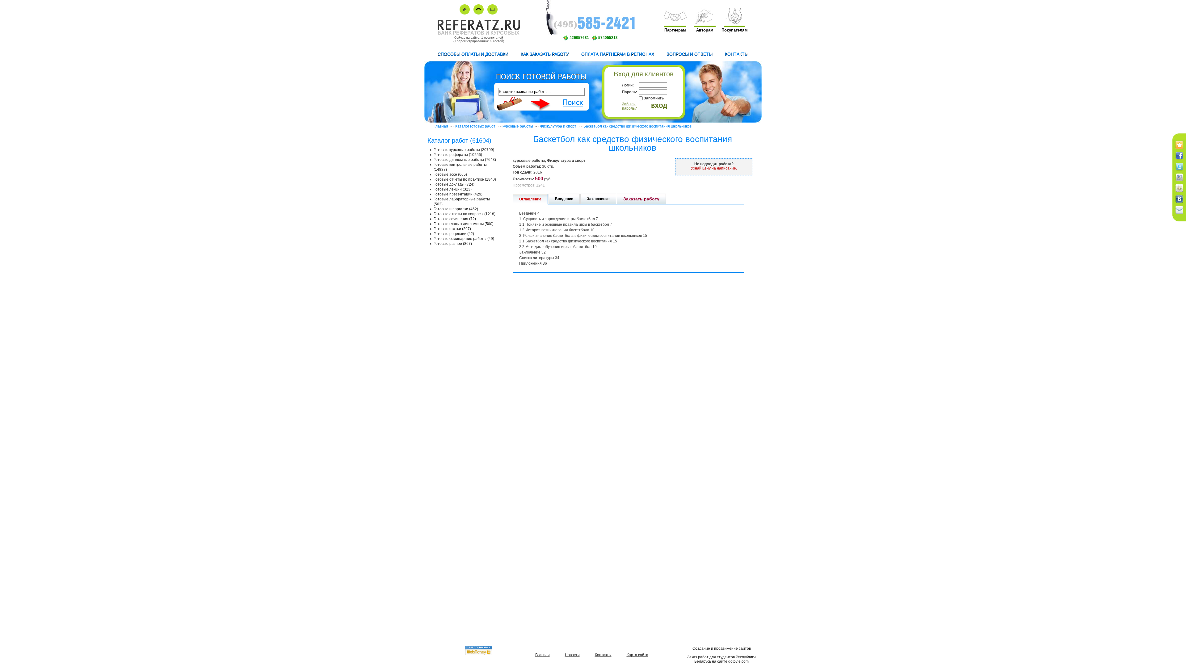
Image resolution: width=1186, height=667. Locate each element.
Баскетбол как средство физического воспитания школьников (637, 126)
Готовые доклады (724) (454, 184)
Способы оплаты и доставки (473, 54)
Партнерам (675, 30)
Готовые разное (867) (453, 243)
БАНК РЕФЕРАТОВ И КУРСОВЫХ (478, 33)
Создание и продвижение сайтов (721, 648)
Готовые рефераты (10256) (458, 155)
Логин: (628, 85)
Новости (572, 655)
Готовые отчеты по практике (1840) (465, 179)
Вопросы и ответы (690, 54)
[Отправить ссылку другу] (1179, 214)
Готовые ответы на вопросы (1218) (464, 214)
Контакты (736, 54)
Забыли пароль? (629, 106)
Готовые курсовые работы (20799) (464, 150)
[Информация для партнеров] (675, 22)
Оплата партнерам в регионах (617, 54)
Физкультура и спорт (558, 126)
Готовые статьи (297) (452, 229)
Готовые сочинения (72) (455, 219)
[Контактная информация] (478, 13)
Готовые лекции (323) (453, 189)
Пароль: (629, 92)
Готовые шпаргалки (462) (456, 209)
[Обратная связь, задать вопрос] (492, 13)
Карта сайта (637, 655)
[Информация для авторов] (704, 22)
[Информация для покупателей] (734, 22)
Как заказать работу (545, 54)
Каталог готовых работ (475, 126)
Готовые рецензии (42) (454, 234)
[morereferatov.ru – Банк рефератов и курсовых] (478, 29)
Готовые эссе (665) (450, 174)
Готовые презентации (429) (458, 194)
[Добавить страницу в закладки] (1179, 149)
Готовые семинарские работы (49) (464, 239)
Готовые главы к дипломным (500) (464, 224)
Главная (441, 126)
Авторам (704, 30)
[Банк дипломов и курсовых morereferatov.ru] (465, 13)
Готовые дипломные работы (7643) (465, 159)
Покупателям (734, 30)
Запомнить (654, 98)
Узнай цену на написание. (714, 168)
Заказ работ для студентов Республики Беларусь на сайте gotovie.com (721, 659)
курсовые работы (518, 126)
